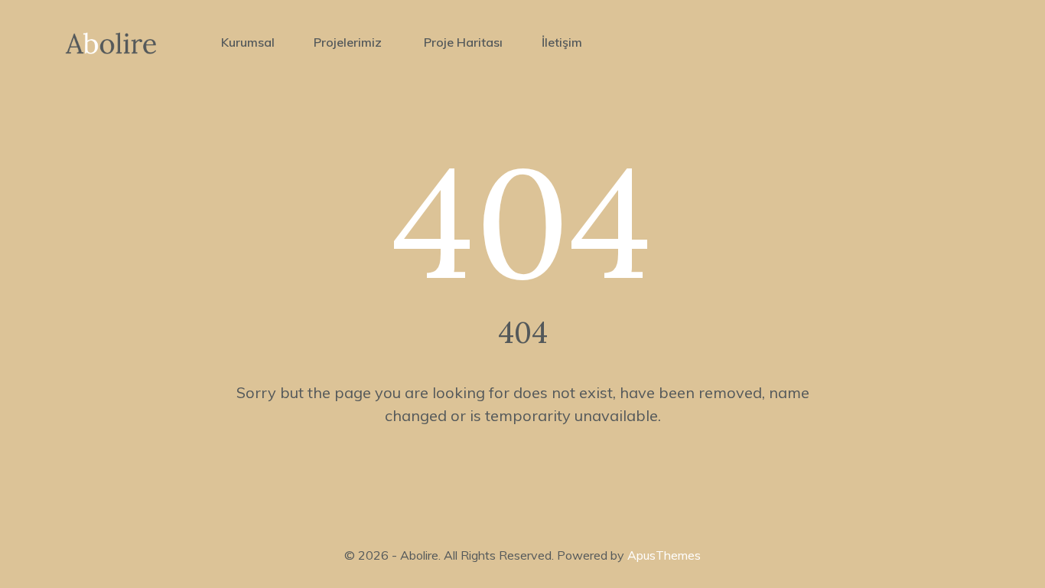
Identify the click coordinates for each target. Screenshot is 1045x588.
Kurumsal (248, 42)
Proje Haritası (463, 42)
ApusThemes (664, 555)
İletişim (562, 42)
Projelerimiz (349, 42)
